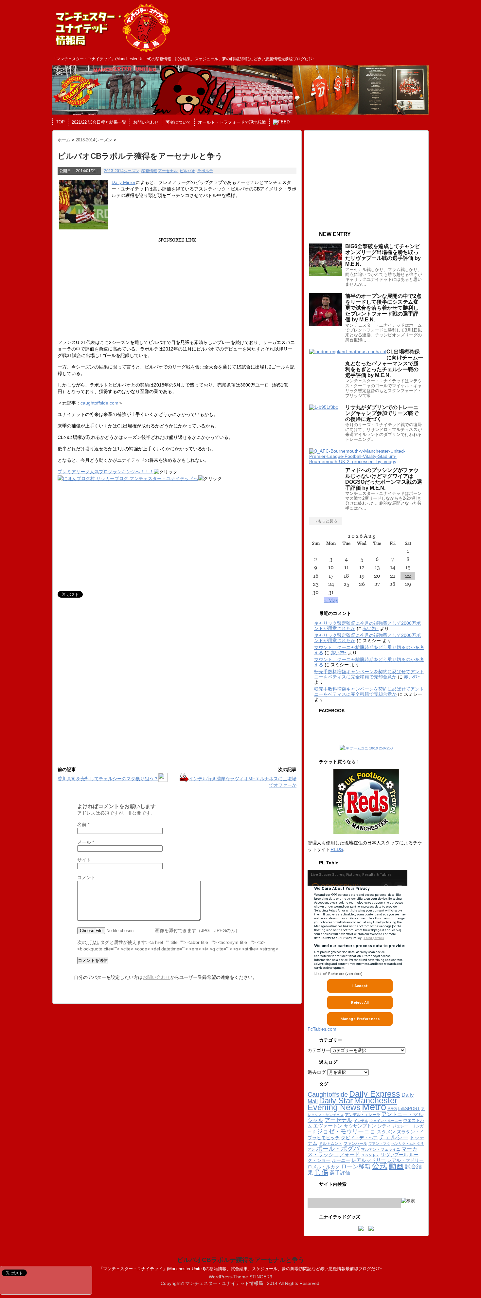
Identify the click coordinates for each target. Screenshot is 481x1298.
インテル (361, 1121)
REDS (336, 849)
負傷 (321, 1172)
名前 (83, 824)
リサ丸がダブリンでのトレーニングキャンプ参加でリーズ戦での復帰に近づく (382, 413)
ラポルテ (205, 171)
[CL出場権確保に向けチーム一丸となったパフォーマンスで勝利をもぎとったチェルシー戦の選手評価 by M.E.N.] (347, 351)
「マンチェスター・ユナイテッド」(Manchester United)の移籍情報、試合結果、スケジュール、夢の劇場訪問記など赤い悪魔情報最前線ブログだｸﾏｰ (240, 1268)
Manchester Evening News (352, 1104)
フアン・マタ (379, 1143)
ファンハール (355, 1143)
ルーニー (341, 1160)
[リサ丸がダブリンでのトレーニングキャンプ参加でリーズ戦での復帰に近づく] (323, 407)
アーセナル (168, 171)
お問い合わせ (146, 122)
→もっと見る (325, 521)
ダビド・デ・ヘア (359, 1137)
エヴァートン (328, 1125)
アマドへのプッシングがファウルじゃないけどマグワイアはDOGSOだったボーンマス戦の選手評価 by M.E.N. (383, 479)
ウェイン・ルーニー (385, 1121)
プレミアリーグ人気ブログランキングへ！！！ (106, 471)
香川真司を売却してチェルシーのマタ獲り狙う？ (108, 778)
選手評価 (340, 1173)
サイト (84, 859)
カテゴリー (319, 1050)
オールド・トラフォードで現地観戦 (232, 122)
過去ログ (317, 1072)
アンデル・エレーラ (362, 1114)
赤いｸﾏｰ (371, 628)
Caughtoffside (328, 1094)
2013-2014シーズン (121, 171)
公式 (379, 1166)
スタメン (386, 1131)
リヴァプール (394, 1154)
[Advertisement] (176, 288)
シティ (384, 1126)
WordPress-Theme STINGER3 (240, 1276)
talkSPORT (409, 1108)
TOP (60, 121)
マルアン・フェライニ (380, 1149)
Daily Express (374, 1093)
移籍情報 (149, 171)
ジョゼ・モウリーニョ (346, 1131)
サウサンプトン (360, 1126)
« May (331, 600)
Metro (374, 1106)
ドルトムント (330, 1143)
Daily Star (336, 1100)
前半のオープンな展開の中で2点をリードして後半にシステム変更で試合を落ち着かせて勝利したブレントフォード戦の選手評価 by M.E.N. (383, 307)
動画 (396, 1166)
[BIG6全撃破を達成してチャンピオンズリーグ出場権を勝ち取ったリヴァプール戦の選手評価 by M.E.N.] (325, 273)
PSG (392, 1108)
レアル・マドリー (405, 1160)
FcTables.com (322, 1029)
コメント (86, 877)
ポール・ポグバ (338, 1148)
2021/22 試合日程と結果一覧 (99, 122)
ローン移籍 (355, 1166)
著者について (178, 122)
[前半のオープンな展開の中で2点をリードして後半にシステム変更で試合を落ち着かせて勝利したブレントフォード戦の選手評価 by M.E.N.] (325, 323)
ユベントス (370, 1155)
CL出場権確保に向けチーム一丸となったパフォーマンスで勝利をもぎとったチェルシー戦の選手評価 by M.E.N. (384, 363)
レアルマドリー (368, 1160)
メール (85, 842)
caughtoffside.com (99, 403)
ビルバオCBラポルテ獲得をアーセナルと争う (240, 1259)
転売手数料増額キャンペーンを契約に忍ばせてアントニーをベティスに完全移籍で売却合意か (369, 674)
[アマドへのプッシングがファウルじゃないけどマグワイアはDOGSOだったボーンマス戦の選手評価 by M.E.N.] (366, 461)
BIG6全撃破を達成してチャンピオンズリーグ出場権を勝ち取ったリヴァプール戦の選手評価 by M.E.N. (383, 255)
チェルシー (393, 1137)
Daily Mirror (123, 182)
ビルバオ (187, 171)
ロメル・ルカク (324, 1166)
